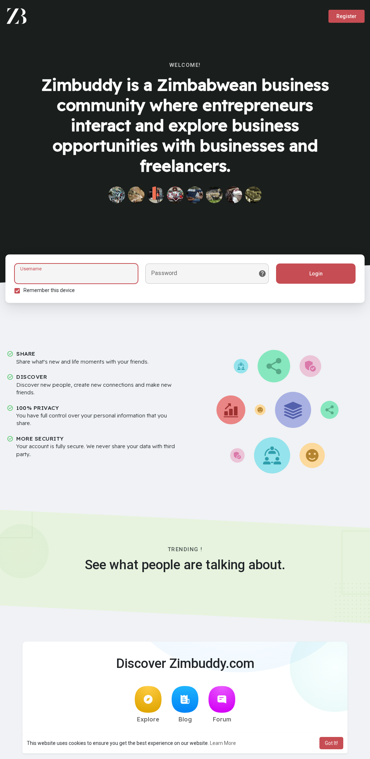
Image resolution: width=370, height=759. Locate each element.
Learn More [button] (223, 743)
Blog (185, 719)
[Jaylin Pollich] (253, 194)
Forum (222, 719)
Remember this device (49, 290)
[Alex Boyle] (233, 194)
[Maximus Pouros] (116, 194)
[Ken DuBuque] (155, 194)
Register (346, 16)
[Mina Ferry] (175, 194)
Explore (148, 719)
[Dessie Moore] (214, 194)
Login (316, 273)
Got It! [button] (331, 743)
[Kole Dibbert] (194, 194)
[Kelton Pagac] (136, 194)
